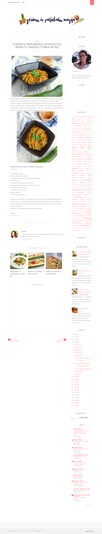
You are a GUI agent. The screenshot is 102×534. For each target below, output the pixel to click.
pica (79, 187)
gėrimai (74, 142)
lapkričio (77, 345)
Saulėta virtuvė (77, 439)
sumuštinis (80, 209)
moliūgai (81, 175)
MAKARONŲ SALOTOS (79, 456)
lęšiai (90, 166)
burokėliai (83, 132)
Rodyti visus (89, 504)
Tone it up (74, 215)
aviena (84, 118)
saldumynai (74, 201)
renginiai (79, 197)
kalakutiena (75, 152)
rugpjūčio (77, 350)
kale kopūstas (83, 152)
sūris (85, 209)
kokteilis (89, 159)
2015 (75, 387)
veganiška (80, 223)
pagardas (89, 182)
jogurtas (82, 149)
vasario (77, 355)
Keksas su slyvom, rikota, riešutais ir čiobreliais (80, 463)
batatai (85, 126)
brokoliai (74, 132)
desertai (88, 137)
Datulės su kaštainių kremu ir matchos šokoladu (81, 483)
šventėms (82, 213)
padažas (83, 183)
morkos (89, 175)
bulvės (78, 132)
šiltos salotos (80, 211)
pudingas (80, 194)
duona (78, 140)
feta (90, 140)
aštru (90, 116)
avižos (82, 121)
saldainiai (89, 199)
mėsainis (74, 175)
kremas (78, 161)
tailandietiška (88, 213)
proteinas (74, 194)
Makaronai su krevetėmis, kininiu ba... (17, 274)
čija (87, 135)
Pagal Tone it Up (14, 215)
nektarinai (89, 177)
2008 (75, 405)
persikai (74, 187)
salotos (75, 204)
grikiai (73, 144)
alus (82, 116)
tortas (79, 216)
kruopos (90, 161)
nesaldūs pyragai (77, 180)
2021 (75, 339)
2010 (75, 400)
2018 (75, 379)
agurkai (73, 116)
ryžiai (81, 199)
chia (73, 135)
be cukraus (79, 128)
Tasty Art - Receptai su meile (81, 489)
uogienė (74, 218)
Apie (23, 2)
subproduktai (89, 206)
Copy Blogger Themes (29, 530)
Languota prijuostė (82, 164)
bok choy (74, 130)
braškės (90, 130)
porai (73, 192)
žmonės (74, 230)
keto (84, 156)
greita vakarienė (82, 142)
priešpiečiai (80, 192)
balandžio (78, 353)
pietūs (83, 187)
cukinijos (82, 135)
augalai (74, 119)
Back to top (89, 531)
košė (73, 161)
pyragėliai (82, 190)
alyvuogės (78, 116)
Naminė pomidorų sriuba (79, 490)
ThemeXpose (20, 530)
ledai (85, 166)
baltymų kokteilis (87, 123)
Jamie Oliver (85, 147)
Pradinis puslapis (14, 2)
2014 (75, 390)
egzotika (83, 140)
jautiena (74, 149)
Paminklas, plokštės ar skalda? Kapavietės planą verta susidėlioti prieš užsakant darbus (81, 433)
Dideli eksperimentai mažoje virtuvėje (81, 495)
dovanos (74, 140)
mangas (82, 168)
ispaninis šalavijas (82, 144)
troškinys (89, 216)
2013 (75, 392)
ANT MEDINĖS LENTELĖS (80, 455)
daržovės (79, 138)
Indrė (23, 231)
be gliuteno (85, 128)
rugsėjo (77, 347)
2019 (75, 376)
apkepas (86, 116)
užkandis (87, 218)
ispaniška (89, 144)
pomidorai (89, 190)
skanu (87, 204)
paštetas (82, 185)
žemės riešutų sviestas (79, 228)
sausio (77, 374)
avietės (90, 119)
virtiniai (79, 225)
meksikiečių (83, 173)
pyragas (75, 189)
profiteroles (89, 192)
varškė (74, 223)
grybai (90, 142)
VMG (90, 225)
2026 (75, 334)
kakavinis (89, 149)
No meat (87, 180)
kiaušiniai (74, 159)
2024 (75, 337)
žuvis (78, 230)
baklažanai (75, 123)
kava (90, 152)
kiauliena (89, 156)
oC (78, 182)
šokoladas (88, 211)
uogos (79, 218)
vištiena (85, 225)
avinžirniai (74, 121)
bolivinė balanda (82, 130)
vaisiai (84, 220)
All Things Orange (78, 476)
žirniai (90, 228)
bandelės (79, 126)
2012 (75, 395)
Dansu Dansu (77, 429)
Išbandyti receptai (78, 481)
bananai (73, 125)
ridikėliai (85, 197)
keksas (74, 154)
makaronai (75, 168)
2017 (75, 382)
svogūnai (74, 211)
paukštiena (89, 185)
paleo (73, 185)
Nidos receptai (77, 461)
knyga (83, 159)
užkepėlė (74, 220)
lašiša (80, 166)
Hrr (75, 144)
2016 (75, 384)
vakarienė (89, 220)
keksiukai (81, 154)
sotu (90, 204)
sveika (90, 209)
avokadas (89, 121)
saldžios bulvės (86, 201)
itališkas (74, 147)
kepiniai (80, 156)
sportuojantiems (76, 206)
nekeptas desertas (78, 177)
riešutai (74, 199)
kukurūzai (74, 163)
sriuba (83, 206)
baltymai (80, 123)
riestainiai (89, 197)
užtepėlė (79, 220)
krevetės (83, 161)
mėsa (90, 173)
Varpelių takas (77, 470)
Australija (79, 118)
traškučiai (84, 215)
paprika (77, 185)
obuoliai (74, 182)
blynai (90, 128)
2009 (75, 403)
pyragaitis (89, 187)
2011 (75, 398)
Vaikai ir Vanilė (77, 475)
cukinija (37, 41)
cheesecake (89, 132)
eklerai (87, 140)
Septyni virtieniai (78, 469)
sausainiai (82, 204)
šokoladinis (75, 213)
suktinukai (74, 208)
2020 (75, 342)
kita (79, 159)
